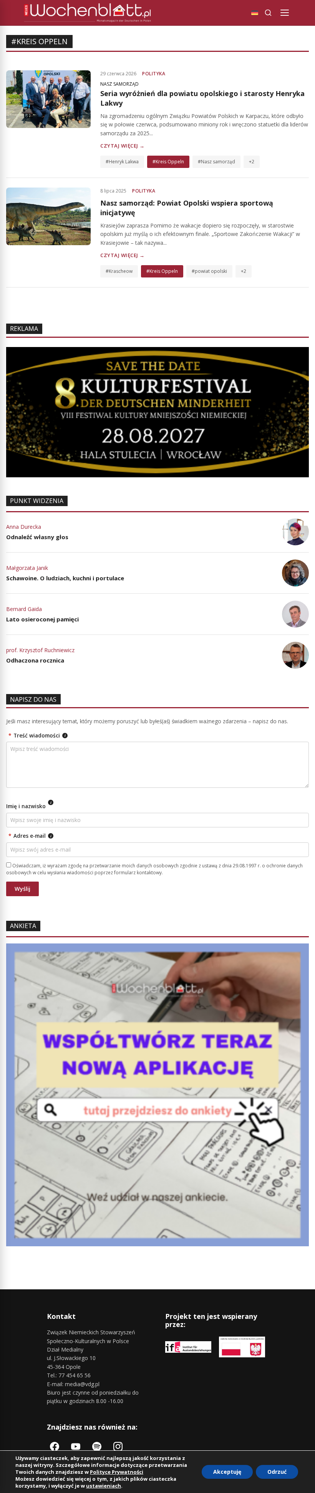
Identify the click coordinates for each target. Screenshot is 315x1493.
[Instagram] (118, 1446)
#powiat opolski (209, 271)
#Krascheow (119, 271)
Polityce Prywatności (116, 1471)
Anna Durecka (23, 526)
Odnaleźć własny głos (37, 537)
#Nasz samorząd (216, 161)
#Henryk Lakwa (122, 161)
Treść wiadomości (37, 735)
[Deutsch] (254, 12)
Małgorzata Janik (27, 567)
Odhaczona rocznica (35, 660)
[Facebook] (54, 1446)
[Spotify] (96, 1446)
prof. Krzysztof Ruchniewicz (40, 650)
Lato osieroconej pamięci (42, 619)
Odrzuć (277, 1471)
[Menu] (284, 12)
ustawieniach (103, 1485)
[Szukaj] (268, 13)
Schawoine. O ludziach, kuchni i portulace (65, 578)
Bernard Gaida (24, 609)
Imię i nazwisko (28, 805)
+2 (251, 161)
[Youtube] (75, 1446)
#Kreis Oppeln (168, 161)
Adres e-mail (29, 835)
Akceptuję (227, 1471)
